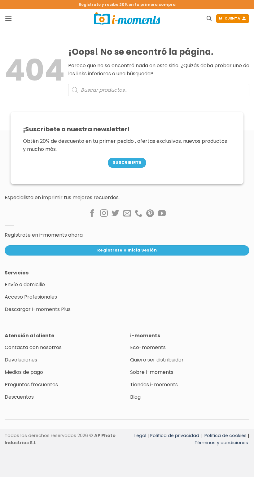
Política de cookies (225, 435)
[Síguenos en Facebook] (92, 213)
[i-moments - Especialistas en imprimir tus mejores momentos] (127, 18)
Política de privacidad (174, 435)
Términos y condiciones (221, 443)
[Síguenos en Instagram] (104, 213)
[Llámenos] (138, 213)
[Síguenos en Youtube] (162, 213)
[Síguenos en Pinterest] (150, 213)
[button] (8, 18)
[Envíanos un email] (127, 213)
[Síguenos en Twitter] (115, 213)
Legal (140, 435)
